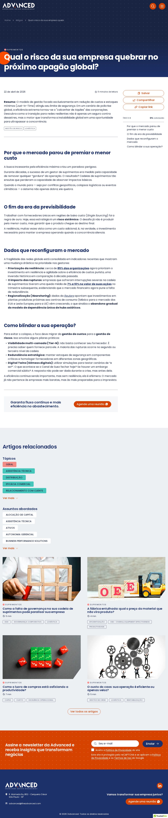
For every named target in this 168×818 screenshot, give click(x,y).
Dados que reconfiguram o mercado (142, 140)
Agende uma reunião (91, 404)
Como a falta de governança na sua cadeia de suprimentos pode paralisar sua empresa (38, 610)
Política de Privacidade (119, 750)
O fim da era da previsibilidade (144, 134)
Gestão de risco (13, 128)
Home (7, 20)
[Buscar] (153, 6)
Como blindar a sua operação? (145, 146)
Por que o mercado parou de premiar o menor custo (143, 128)
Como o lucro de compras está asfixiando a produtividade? (35, 688)
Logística (30, 128)
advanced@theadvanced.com (25, 803)
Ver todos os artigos (84, 711)
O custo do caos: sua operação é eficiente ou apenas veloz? (120, 688)
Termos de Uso (123, 758)
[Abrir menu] (162, 6)
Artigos (19, 20)
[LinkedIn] (160, 786)
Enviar (150, 744)
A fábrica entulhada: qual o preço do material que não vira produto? (124, 610)
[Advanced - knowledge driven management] (19, 6)
